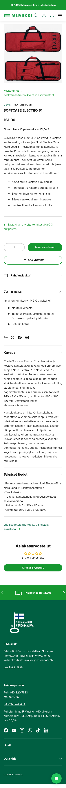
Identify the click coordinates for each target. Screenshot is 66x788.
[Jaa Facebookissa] (19, 337)
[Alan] (56, 778)
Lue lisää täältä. (13, 667)
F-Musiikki (17, 774)
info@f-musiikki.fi (14, 704)
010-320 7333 (19, 692)
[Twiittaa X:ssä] (12, 337)
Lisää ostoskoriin (45, 247)
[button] (52, 16)
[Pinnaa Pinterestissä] (27, 337)
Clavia (7, 105)
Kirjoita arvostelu (33, 568)
